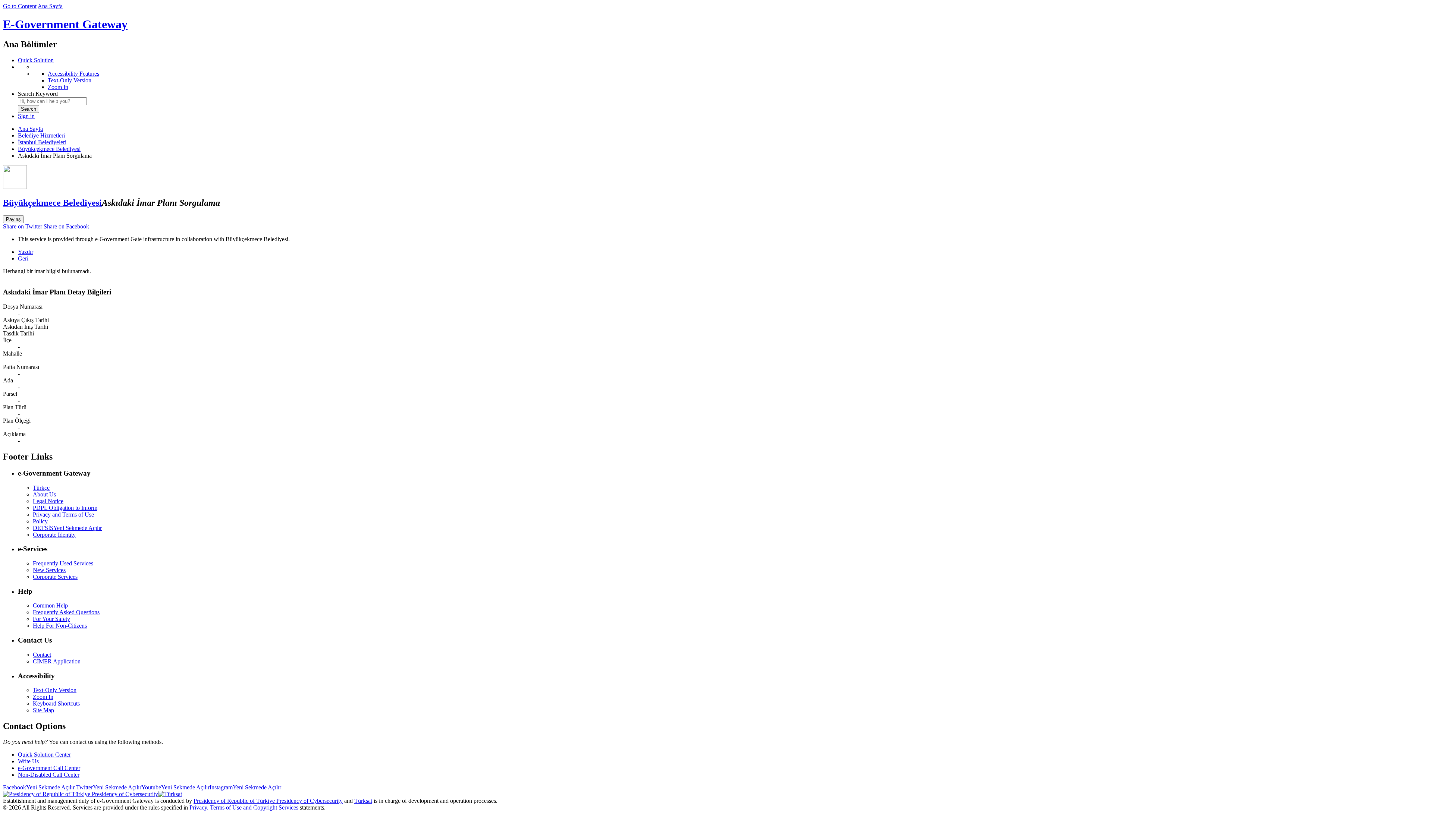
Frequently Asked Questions (66, 612)
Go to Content (20, 6)
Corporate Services (55, 577)
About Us (44, 494)
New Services (49, 570)
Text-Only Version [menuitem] (69, 80)
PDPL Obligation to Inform (65, 508)
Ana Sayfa (50, 6)
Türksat (363, 801)
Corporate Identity (54, 534)
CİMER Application (57, 661)
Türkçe (41, 488)
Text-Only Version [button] (54, 690)
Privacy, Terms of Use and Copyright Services (243, 807)
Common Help (50, 605)
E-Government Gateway (65, 24)
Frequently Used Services (63, 563)
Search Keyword (38, 94)
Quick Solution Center (44, 754)
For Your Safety (51, 619)
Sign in (26, 116)
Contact (42, 654)
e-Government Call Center (49, 768)
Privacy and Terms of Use (63, 514)
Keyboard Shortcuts (56, 703)
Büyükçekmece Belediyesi (49, 149)
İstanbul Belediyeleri (42, 142)
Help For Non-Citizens (60, 625)
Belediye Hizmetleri (41, 135)
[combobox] (52, 101)
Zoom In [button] (43, 697)
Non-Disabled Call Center (48, 775)
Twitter (108, 787)
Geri (23, 258)
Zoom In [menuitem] (58, 87)
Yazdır (25, 252)
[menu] (723, 77)
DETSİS (67, 528)
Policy (40, 521)
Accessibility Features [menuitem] (73, 73)
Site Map (43, 710)
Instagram (245, 787)
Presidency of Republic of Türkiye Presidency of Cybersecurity (268, 801)
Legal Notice (48, 501)
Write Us (28, 761)
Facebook (39, 787)
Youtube (175, 787)
